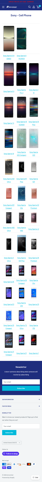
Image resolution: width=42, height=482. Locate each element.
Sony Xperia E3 (9, 304)
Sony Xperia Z (34, 353)
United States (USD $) (10, 442)
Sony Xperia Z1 (21, 353)
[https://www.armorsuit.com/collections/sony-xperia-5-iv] (9, 38)
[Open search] (29, 7)
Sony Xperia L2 (33, 229)
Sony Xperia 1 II (9, 123)
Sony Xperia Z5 (9, 282)
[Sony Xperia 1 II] (9, 107)
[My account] (34, 7)
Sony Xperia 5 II (8, 91)
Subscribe (21, 388)
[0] (38, 7)
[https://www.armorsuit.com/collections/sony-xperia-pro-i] (21, 74)
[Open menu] (3, 7)
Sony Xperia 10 (9, 154)
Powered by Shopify (8, 477)
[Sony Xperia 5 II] (8, 62)
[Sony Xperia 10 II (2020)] (21, 96)
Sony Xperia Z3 (34, 304)
